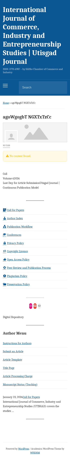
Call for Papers (31, 397)
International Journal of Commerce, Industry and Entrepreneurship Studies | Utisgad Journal (32, 36)
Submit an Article (13, 351)
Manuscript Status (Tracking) (20, 384)
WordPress (23, 448)
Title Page (8, 368)
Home (6, 102)
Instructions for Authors (17, 343)
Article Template (12, 359)
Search (61, 88)
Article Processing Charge (17, 376)
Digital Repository (13, 317)
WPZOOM (35, 452)
